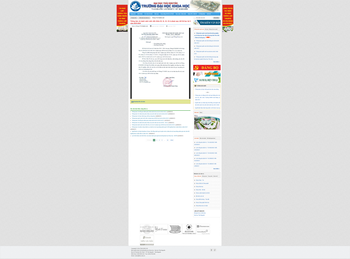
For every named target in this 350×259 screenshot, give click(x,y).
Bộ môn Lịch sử (200, 196)
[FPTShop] (147, 240)
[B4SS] (189, 229)
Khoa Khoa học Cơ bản (202, 205)
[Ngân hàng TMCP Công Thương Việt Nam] (203, 232)
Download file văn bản (139, 101)
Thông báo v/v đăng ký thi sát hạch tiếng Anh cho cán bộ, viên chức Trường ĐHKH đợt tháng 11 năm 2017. (207, 94)
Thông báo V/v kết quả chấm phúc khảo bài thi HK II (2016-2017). (148, 120)
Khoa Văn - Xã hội (200, 189)
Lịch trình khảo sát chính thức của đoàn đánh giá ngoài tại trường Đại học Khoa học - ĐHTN (154, 135)
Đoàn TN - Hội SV (192, 14)
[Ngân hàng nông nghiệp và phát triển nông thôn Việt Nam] (203, 226)
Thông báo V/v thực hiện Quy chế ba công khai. (143, 116)
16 (167, 140)
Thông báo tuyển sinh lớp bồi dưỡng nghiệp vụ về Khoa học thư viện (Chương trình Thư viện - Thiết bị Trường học (206, 35)
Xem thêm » (216, 61)
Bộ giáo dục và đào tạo (200, 213)
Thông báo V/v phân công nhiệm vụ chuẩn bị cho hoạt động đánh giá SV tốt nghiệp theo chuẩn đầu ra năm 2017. (160, 127)
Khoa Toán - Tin (200, 180)
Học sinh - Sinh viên (181, 14)
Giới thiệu (139, 14)
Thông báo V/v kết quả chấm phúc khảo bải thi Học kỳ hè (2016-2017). (149, 111)
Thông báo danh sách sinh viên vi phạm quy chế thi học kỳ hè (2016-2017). (150, 118)
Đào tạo (157, 14)
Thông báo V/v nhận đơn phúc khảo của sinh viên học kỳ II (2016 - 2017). (150, 122)
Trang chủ (132, 14)
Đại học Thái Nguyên (199, 215)
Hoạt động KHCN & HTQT (167, 14)
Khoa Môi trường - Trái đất (202, 199)
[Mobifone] (147, 229)
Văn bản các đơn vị (144, 17)
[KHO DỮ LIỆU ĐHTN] (175, 229)
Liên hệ (209, 14)
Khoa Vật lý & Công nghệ (202, 183)
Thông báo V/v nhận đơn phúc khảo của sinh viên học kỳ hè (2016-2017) (150, 114)
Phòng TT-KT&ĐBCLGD (158, 17)
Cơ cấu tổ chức (148, 14)
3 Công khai (202, 14)
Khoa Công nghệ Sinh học (202, 202)
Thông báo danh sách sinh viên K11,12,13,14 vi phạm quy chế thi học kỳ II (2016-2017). (153, 124)
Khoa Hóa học (199, 186)
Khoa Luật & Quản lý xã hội (203, 193)
